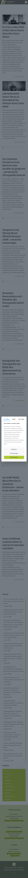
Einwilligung (6, 419)
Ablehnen (14, 449)
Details (13, 419)
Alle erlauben (14, 457)
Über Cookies (21, 419)
